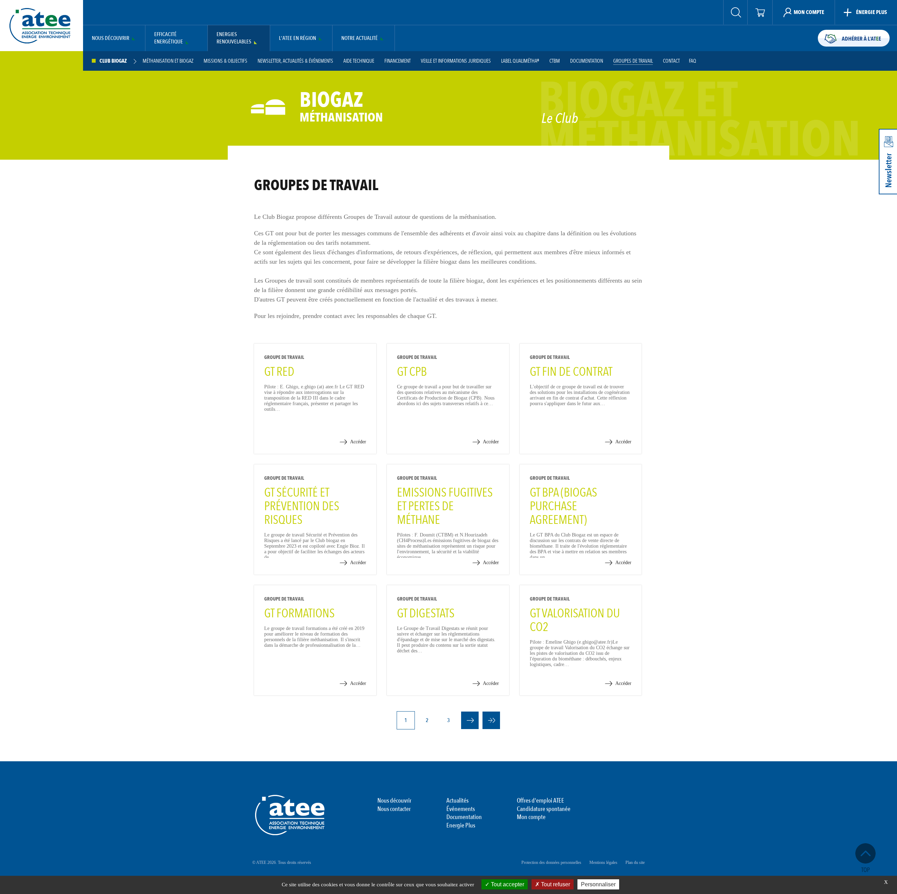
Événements (460, 809)
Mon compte (531, 817)
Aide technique (358, 61)
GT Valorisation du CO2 (575, 620)
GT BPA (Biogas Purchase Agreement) (563, 506)
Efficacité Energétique (168, 38)
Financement (397, 61)
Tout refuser (555, 884)
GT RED (279, 371)
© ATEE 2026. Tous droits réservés (281, 862)
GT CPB (412, 371)
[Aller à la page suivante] (470, 720)
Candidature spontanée (543, 809)
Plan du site (635, 862)
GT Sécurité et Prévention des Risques (301, 506)
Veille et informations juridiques (456, 61)
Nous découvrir (110, 38)
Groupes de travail (633, 61)
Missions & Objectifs (225, 61)
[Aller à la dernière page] (491, 720)
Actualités (457, 800)
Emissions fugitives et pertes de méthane (445, 506)
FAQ (692, 61)
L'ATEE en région (297, 38)
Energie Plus (460, 825)
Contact (671, 61)
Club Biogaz (113, 61)
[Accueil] (39, 25)
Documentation (586, 61)
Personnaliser (598, 884)
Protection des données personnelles (551, 862)
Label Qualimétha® (520, 61)
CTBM (554, 61)
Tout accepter (506, 884)
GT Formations (299, 613)
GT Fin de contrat (571, 371)
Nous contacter (394, 809)
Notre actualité (359, 38)
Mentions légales (603, 862)
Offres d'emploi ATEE (540, 800)
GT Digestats (425, 613)
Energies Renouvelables (234, 38)
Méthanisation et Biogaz (168, 61)
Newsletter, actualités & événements (295, 61)
